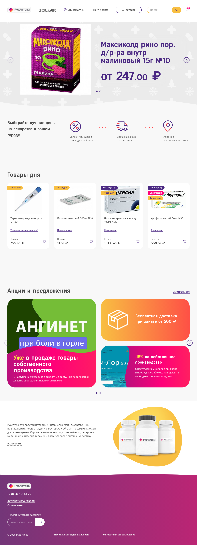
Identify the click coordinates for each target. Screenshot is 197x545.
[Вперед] (186, 60)
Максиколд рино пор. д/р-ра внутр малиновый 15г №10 (138, 53)
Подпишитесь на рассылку (25, 515)
